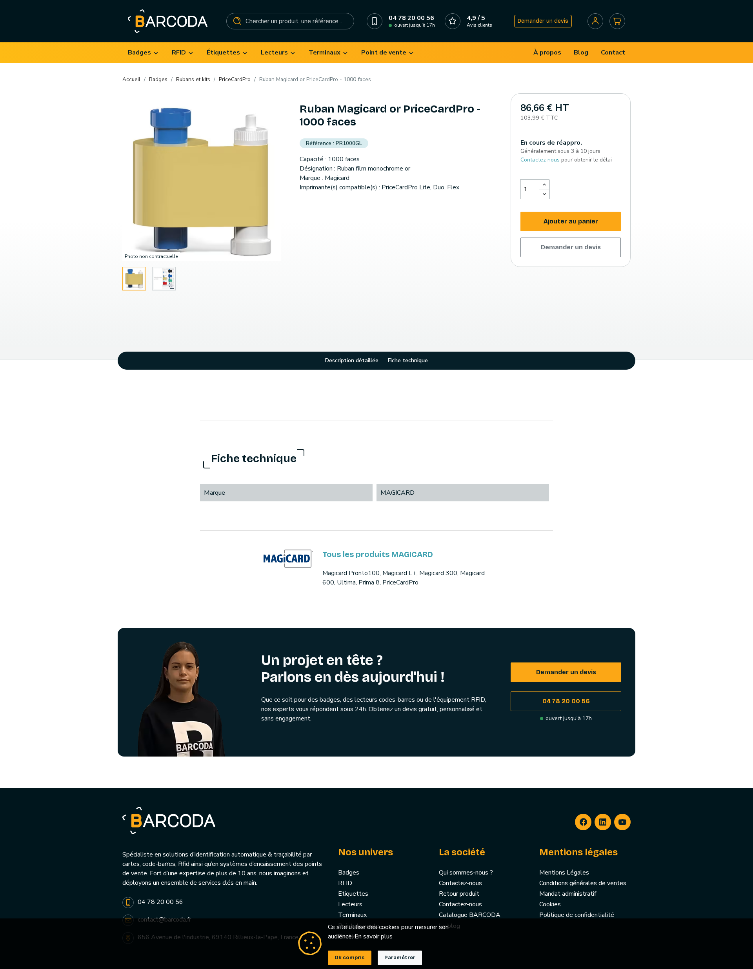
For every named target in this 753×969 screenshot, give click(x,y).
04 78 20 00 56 (566, 701)
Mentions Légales (564, 872)
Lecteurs (350, 904)
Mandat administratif (567, 893)
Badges (348, 872)
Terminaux (352, 915)
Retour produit (459, 893)
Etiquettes (353, 893)
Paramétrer (399, 957)
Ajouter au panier (571, 221)
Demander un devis (543, 21)
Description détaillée (351, 360)
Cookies (550, 904)
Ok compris (350, 957)
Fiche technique (408, 360)
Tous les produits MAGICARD (377, 554)
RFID (345, 883)
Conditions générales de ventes (582, 883)
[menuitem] (144, 52)
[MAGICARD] (288, 558)
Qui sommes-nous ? (466, 872)
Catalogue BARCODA (469, 915)
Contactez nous (540, 159)
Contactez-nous (460, 883)
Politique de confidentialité (576, 915)
